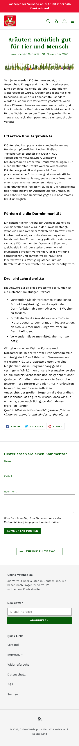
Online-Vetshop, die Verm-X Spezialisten (43, 729)
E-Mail (8, 476)
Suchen (12, 694)
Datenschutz (16, 674)
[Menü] (73, 21)
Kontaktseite (31, 589)
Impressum (15, 654)
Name (7, 461)
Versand (13, 644)
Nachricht (10, 491)
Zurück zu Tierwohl (42, 551)
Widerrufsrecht (18, 664)
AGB (10, 684)
